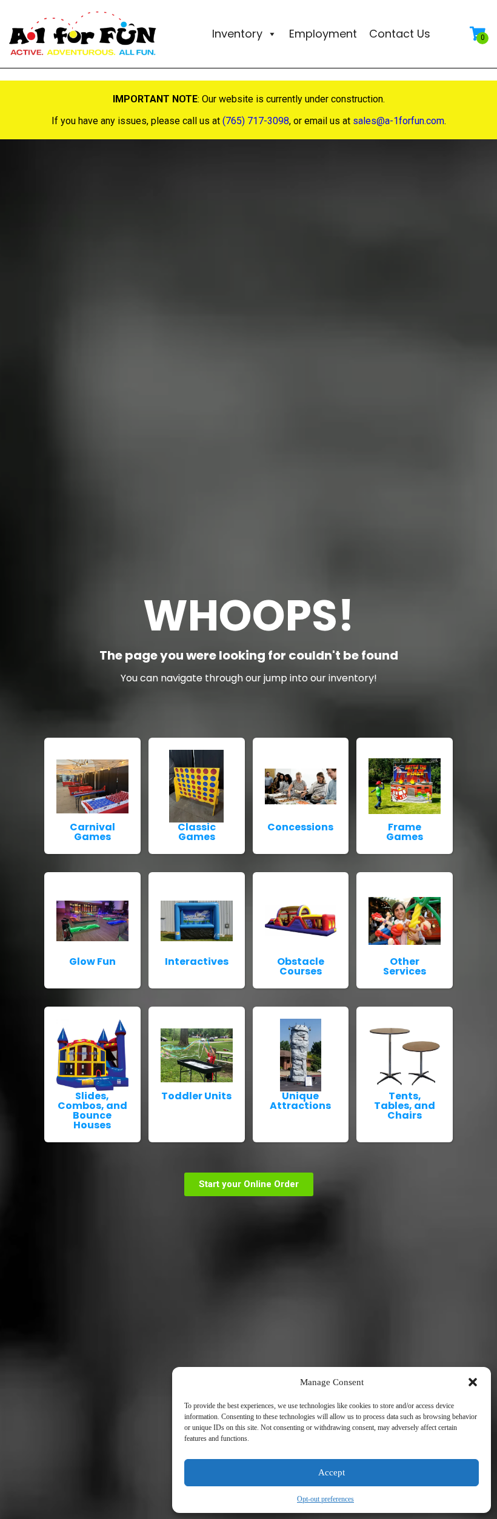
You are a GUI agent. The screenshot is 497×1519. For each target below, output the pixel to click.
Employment (323, 33)
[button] (473, 1382)
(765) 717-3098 (255, 121)
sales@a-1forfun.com (398, 121)
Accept (331, 1472)
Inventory (237, 33)
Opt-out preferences (325, 1499)
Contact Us (399, 33)
